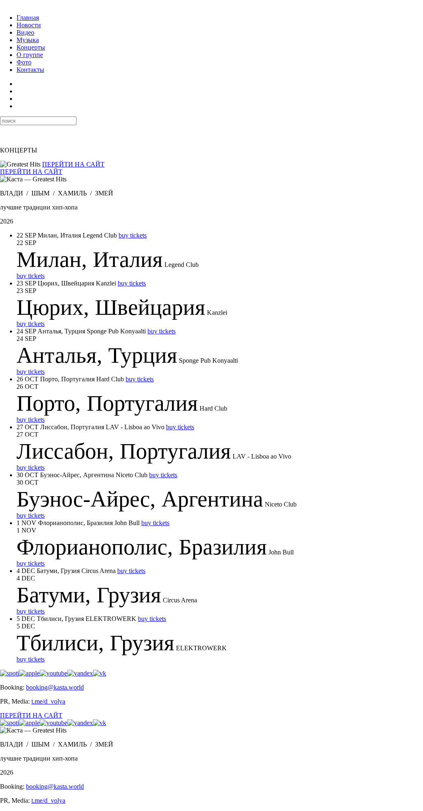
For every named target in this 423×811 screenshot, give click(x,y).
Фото (24, 62)
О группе (30, 54)
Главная (28, 17)
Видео (25, 32)
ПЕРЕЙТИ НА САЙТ (73, 164)
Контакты (30, 69)
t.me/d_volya (48, 701)
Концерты (31, 47)
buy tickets (133, 235)
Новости (29, 25)
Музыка (28, 39)
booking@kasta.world (55, 687)
